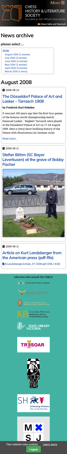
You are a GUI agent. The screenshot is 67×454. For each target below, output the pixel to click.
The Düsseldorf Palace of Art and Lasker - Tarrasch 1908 (32, 99)
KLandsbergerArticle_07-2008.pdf (32, 263)
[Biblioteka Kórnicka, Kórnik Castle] (33, 305)
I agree (33, 449)
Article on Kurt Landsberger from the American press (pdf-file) (31, 255)
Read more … (10, 138)
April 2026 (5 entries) (16, 67)
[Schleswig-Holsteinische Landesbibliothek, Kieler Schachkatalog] (33, 411)
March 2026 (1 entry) (16, 71)
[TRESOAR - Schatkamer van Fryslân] (33, 351)
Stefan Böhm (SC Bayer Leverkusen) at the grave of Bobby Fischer (33, 159)
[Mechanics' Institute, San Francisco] (33, 294)
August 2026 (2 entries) (17, 54)
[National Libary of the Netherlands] (33, 316)
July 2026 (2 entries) (16, 57)
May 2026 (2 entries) (16, 64)
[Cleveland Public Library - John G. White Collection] (33, 284)
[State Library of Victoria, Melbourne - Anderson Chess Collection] (33, 331)
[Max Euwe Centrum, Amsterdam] (33, 389)
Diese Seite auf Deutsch (53, 24)
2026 (5, 50)
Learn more (50, 444)
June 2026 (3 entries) (16, 61)
